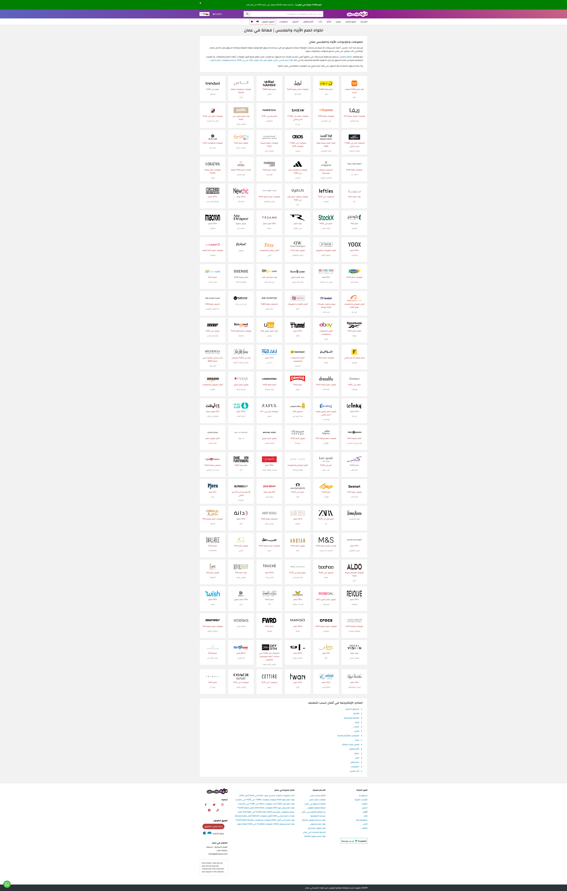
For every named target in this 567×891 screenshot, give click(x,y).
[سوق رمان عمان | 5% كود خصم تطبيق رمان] (269, 486)
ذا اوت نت (354, 174)
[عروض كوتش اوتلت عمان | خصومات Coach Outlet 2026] (241, 676)
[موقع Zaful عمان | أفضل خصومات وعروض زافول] (269, 405)
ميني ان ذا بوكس (326, 282)
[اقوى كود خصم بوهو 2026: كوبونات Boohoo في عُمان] (326, 566)
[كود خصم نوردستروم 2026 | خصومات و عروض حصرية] (212, 432)
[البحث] (247, 14)
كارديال (212, 523)
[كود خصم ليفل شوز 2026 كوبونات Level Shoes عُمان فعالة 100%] (297, 83)
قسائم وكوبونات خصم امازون (223, 60)
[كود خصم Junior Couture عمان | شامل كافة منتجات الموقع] (326, 244)
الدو (354, 580)
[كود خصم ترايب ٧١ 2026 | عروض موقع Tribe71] (212, 676)
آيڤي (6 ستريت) (212, 120)
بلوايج (326, 362)
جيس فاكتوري (354, 550)
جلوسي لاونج (298, 658)
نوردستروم (213, 443)
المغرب (364, 828)
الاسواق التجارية (352, 709)
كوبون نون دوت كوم (264, 60)
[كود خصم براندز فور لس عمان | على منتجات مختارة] (297, 405)
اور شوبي (241, 658)
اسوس (297, 151)
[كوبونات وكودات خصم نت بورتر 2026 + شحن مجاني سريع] (241, 432)
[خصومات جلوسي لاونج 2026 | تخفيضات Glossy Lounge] (297, 647)
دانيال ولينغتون (297, 255)
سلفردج (241, 500)
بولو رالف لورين (297, 282)
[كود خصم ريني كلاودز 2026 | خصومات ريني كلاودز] (297, 217)
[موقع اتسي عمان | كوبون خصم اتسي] (269, 244)
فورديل (354, 362)
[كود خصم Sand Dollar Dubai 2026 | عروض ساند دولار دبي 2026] (212, 647)
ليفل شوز (297, 94)
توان (297, 687)
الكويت (364, 804)
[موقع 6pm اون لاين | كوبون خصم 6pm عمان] (297, 298)
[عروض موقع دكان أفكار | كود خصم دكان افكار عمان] (241, 405)
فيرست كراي (241, 147)
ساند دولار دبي (212, 658)
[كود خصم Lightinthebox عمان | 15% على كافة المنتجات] (212, 459)
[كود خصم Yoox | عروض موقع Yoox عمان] (354, 244)
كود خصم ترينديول (318, 824)
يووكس (354, 255)
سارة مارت (354, 496)
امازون (212, 389)
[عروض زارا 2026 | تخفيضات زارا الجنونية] (326, 513)
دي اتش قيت (269, 282)
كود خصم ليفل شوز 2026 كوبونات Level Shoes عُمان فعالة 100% (266, 808)
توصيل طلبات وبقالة (350, 744)
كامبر (298, 389)
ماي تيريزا (212, 365)
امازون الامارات (354, 151)
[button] (200, 3)
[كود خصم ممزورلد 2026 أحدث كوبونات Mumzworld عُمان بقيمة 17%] (212, 244)
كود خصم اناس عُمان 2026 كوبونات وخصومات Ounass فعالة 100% (265, 820)
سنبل (269, 550)
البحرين (365, 808)
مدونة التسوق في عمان (315, 804)
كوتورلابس (326, 687)
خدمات (356, 727)
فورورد (269, 631)
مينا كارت (326, 419)
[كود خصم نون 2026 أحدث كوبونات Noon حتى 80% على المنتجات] (326, 83)
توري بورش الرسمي (354, 443)
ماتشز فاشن (241, 626)
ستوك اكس (326, 228)
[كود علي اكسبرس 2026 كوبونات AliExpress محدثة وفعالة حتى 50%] (326, 110)
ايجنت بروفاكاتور (354, 687)
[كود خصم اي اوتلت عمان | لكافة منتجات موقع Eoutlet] (212, 405)
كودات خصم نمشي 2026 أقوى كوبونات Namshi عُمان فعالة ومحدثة (265, 816)
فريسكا (297, 443)
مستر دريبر (241, 228)
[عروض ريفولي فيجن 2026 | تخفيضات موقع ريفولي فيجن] (354, 647)
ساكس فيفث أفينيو (241, 362)
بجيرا (212, 496)
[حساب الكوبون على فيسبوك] (205, 804)
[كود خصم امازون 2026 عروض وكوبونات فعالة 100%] (354, 137)
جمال (357, 758)
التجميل (295, 21)
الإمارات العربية (361, 799)
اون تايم (213, 147)
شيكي (241, 550)
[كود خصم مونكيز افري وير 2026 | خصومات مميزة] (212, 190)
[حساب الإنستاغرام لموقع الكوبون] (222, 804)
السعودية (363, 795)
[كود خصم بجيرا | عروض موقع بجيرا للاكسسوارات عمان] (212, 486)
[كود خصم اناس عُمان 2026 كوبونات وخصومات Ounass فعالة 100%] (241, 83)
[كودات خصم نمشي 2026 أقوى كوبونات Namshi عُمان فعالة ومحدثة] (269, 83)
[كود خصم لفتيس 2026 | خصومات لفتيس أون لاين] (326, 190)
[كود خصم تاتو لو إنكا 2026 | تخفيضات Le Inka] (354, 405)
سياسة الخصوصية (318, 816)
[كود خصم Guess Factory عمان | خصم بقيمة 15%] (354, 539)
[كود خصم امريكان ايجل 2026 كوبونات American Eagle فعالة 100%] (269, 137)
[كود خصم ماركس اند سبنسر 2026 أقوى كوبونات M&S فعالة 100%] (326, 539)
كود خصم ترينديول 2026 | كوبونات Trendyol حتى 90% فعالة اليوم (266, 824)
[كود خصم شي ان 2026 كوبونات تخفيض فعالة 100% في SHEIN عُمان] (297, 110)
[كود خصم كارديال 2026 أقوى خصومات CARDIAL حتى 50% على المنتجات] (212, 513)
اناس (241, 97)
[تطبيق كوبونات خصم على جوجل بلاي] (257, 21)
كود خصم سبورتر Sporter (315, 836)
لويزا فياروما (269, 389)
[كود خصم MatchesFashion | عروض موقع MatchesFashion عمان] (241, 620)
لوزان (213, 177)
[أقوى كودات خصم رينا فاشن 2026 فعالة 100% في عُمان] (354, 190)
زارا (326, 523)
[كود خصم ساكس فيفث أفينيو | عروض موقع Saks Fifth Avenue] (241, 352)
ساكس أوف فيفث (269, 664)
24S (269, 604)
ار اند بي (269, 362)
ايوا (297, 204)
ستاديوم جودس (213, 335)
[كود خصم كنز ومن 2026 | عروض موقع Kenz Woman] (354, 459)
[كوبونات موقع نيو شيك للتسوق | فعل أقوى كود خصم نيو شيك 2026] (241, 190)
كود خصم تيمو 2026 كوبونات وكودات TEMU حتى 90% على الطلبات (265, 799)
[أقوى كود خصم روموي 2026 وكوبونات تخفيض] (241, 244)
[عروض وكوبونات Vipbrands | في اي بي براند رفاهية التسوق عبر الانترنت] (241, 298)
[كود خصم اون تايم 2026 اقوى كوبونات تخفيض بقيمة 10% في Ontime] (212, 137)
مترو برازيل (354, 282)
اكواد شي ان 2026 (245, 60)
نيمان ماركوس (354, 519)
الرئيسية (364, 21)
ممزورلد (213, 255)
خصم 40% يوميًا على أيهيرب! (308, 4)
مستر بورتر (269, 308)
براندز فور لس (298, 416)
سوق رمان (269, 496)
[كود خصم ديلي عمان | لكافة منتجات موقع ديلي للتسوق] (241, 593)
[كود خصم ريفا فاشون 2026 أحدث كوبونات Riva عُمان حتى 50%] (354, 110)
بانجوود (241, 335)
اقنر (297, 496)
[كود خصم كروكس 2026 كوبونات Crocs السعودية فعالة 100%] (326, 620)
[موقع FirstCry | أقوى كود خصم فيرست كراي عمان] (241, 137)
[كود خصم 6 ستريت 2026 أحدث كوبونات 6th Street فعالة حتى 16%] (212, 110)
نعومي (326, 443)
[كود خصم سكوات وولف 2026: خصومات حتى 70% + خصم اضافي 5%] (212, 620)
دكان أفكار (241, 416)
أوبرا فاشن (241, 174)
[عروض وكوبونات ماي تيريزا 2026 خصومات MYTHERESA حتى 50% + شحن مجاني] (212, 352)
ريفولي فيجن (354, 658)
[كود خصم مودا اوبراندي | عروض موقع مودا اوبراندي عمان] (297, 566)
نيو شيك (241, 201)
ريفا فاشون (354, 120)
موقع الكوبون (345, 57)
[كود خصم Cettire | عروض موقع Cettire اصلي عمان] (269, 676)
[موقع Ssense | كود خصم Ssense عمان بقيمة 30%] (241, 271)
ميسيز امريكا (241, 389)
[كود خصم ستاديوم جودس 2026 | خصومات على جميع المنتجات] (212, 325)
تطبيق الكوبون (268, 21)
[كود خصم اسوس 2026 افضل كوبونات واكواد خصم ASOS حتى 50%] (297, 137)
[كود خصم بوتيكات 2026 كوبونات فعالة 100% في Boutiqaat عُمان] (354, 378)
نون (326, 94)
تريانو (269, 228)
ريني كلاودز (298, 228)
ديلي (241, 604)
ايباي (326, 339)
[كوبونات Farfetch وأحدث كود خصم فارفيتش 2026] (269, 110)
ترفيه (357, 722)
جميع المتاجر (351, 21)
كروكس (326, 631)
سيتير (269, 687)
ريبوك (354, 335)
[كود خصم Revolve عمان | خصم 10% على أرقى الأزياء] (354, 593)
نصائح (329, 21)
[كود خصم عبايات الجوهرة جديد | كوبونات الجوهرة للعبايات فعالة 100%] (212, 566)
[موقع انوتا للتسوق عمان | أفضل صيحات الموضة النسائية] (297, 539)
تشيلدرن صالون (326, 177)
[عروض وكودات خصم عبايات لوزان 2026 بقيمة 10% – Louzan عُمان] (212, 164)
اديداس (297, 177)
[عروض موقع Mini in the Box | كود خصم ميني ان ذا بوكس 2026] (326, 271)
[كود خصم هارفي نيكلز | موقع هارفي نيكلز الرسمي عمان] (269, 513)
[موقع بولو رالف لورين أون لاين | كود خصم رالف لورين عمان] (297, 271)
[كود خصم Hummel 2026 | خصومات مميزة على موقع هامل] (297, 325)
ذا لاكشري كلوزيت (213, 308)
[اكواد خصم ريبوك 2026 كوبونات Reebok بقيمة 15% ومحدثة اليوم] (354, 325)
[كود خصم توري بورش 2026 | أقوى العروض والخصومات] (354, 432)
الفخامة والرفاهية (351, 718)
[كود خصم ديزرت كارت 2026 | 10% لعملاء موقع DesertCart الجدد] (212, 271)
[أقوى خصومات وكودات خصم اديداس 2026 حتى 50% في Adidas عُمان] (297, 164)
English (218, 14)
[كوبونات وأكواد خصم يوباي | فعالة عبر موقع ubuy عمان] (269, 325)
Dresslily (326, 389)
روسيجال (326, 604)
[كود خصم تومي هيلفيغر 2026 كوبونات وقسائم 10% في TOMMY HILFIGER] (269, 190)
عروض (338, 21)
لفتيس (326, 201)
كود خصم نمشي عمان (283, 60)
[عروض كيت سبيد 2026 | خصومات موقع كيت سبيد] (326, 459)
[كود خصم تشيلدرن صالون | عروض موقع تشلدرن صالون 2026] (326, 164)
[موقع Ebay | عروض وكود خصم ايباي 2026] (326, 325)
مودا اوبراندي (298, 577)
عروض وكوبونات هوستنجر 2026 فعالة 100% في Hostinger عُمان (266, 812)
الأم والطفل (308, 21)
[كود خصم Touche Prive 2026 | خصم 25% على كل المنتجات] (269, 566)
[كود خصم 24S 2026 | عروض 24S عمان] (269, 593)
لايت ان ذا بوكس (212, 470)
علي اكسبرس (326, 120)
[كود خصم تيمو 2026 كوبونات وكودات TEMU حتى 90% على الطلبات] (354, 83)
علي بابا (354, 312)
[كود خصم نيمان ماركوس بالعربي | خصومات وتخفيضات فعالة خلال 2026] (354, 513)
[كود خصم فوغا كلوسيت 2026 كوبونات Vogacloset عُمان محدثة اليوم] (326, 137)
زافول (269, 416)
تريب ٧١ (212, 687)
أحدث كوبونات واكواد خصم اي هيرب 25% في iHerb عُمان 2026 (267, 795)
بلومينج (354, 228)
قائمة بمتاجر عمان (318, 795)
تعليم (356, 731)
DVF (241, 470)
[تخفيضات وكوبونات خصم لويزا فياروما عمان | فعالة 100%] (269, 378)
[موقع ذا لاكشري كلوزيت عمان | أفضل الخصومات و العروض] (212, 298)
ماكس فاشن (241, 124)
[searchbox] (287, 14)
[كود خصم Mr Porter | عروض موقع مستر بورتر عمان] (269, 298)
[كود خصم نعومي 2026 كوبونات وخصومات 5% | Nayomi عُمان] (326, 432)
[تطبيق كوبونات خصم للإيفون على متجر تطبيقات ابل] (252, 21)
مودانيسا (269, 174)
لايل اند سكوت (297, 604)
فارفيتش (269, 120)
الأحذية (356, 713)
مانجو (298, 631)
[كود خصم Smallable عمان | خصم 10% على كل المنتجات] (212, 539)
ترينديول (213, 94)
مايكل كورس (269, 443)
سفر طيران (354, 762)
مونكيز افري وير (213, 201)
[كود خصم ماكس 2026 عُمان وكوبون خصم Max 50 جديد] (241, 110)
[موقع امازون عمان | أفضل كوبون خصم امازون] (212, 378)
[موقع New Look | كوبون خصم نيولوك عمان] (297, 459)
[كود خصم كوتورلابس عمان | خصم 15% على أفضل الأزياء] (326, 676)
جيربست (298, 365)
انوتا (297, 550)
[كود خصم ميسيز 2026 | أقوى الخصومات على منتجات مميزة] (241, 378)
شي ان (297, 124)
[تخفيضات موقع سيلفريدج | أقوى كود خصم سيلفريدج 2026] (241, 486)
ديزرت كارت (212, 282)
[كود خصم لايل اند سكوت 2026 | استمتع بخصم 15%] (297, 593)
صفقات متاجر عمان (317, 799)
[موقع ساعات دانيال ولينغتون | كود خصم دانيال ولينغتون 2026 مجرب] (297, 244)
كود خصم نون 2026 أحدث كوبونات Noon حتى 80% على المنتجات (266, 804)
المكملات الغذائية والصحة (348, 735)
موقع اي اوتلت (213, 416)
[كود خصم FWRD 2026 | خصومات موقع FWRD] (269, 620)
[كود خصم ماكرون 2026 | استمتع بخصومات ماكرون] (212, 217)
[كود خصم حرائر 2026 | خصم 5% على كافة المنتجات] (326, 647)
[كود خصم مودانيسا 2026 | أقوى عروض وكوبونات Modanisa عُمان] (269, 164)
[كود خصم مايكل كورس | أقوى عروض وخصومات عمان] (269, 432)
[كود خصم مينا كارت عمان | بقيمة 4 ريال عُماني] (326, 405)
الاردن (365, 824)
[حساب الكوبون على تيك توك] (217, 810)
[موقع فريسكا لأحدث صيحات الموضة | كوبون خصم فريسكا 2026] (297, 432)
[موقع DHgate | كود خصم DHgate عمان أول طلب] (269, 271)
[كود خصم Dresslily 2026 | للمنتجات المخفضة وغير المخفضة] (326, 378)
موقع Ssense (241, 282)
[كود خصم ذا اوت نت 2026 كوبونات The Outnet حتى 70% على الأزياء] (354, 164)
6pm (298, 308)
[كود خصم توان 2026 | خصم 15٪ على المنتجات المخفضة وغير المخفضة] (297, 676)
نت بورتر (241, 438)
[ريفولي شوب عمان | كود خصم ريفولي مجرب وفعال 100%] (241, 566)
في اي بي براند (241, 304)
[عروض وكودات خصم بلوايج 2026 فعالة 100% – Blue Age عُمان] (326, 352)
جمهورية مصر (362, 820)
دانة (240, 523)
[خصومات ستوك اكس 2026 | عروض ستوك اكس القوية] (326, 217)
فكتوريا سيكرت (354, 631)
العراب (326, 496)
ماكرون (212, 228)
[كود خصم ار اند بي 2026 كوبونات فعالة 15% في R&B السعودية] (269, 352)
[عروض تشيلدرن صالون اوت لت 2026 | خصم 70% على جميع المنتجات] (269, 459)
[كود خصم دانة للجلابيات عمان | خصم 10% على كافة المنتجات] (241, 513)
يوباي (269, 335)
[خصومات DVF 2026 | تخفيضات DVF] (241, 459)
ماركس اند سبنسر (326, 550)
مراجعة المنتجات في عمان (314, 832)
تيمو (354, 97)
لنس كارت (326, 312)
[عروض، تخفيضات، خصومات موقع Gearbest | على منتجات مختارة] (297, 352)
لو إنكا (354, 416)
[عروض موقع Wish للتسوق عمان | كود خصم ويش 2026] (212, 593)
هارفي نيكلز (269, 523)
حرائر (326, 658)
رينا (354, 201)
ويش (213, 604)
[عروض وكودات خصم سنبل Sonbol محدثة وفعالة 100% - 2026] (269, 539)
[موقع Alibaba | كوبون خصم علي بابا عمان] (354, 298)
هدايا (357, 740)
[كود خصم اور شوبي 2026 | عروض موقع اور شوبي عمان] (241, 647)
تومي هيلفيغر (269, 201)
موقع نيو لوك (297, 470)
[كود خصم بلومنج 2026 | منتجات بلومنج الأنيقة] (354, 217)
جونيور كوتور (326, 255)
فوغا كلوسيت (326, 151)
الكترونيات (283, 21)
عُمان (365, 812)
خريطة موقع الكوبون (317, 808)
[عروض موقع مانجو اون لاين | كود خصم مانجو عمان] (297, 620)
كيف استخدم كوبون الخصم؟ (314, 820)
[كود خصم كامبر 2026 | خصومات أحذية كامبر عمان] (297, 378)
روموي (241, 250)
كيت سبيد (326, 470)
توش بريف (269, 577)
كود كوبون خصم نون (317, 828)
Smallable (213, 550)
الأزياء (320, 21)
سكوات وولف (212, 631)
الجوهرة (213, 577)
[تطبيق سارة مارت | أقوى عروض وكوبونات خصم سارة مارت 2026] (354, 486)
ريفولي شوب (241, 577)
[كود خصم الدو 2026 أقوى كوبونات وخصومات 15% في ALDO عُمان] (354, 566)
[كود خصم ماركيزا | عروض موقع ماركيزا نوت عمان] (297, 513)
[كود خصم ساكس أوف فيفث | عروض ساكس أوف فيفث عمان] (269, 647)
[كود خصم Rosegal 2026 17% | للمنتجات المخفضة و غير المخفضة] (326, 593)
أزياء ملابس (354, 771)
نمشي (269, 94)
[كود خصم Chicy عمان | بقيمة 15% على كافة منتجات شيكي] (241, 539)
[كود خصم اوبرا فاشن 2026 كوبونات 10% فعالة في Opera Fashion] (241, 164)
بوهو (326, 577)
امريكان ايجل (269, 151)
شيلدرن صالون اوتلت (269, 470)
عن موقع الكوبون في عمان (314, 812)
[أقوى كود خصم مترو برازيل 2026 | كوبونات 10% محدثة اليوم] (354, 271)
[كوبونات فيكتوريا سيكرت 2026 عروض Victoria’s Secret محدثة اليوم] (354, 620)
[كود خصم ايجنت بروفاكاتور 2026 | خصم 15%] (354, 676)
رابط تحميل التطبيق (213, 826)
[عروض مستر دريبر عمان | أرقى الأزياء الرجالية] (241, 217)
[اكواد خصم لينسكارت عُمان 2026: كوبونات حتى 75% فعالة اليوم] (326, 298)
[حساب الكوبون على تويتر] (214, 804)
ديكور (356, 753)
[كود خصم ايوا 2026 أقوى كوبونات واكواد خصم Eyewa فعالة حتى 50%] (297, 190)
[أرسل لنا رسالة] (7, 884)
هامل (298, 335)
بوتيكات (354, 389)
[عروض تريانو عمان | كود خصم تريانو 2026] (269, 217)
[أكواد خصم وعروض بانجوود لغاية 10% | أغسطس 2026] (241, 325)
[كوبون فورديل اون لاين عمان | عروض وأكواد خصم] (354, 352)
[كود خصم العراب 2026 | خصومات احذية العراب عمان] (326, 486)
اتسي (269, 255)
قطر (366, 816)
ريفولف (354, 604)
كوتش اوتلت (241, 687)
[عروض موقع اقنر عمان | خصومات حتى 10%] (297, 486)
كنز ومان (354, 470)
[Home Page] (357, 14)
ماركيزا (297, 523)
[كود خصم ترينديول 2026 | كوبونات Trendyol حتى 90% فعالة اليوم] (212, 83)
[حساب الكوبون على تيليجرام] (209, 810)
